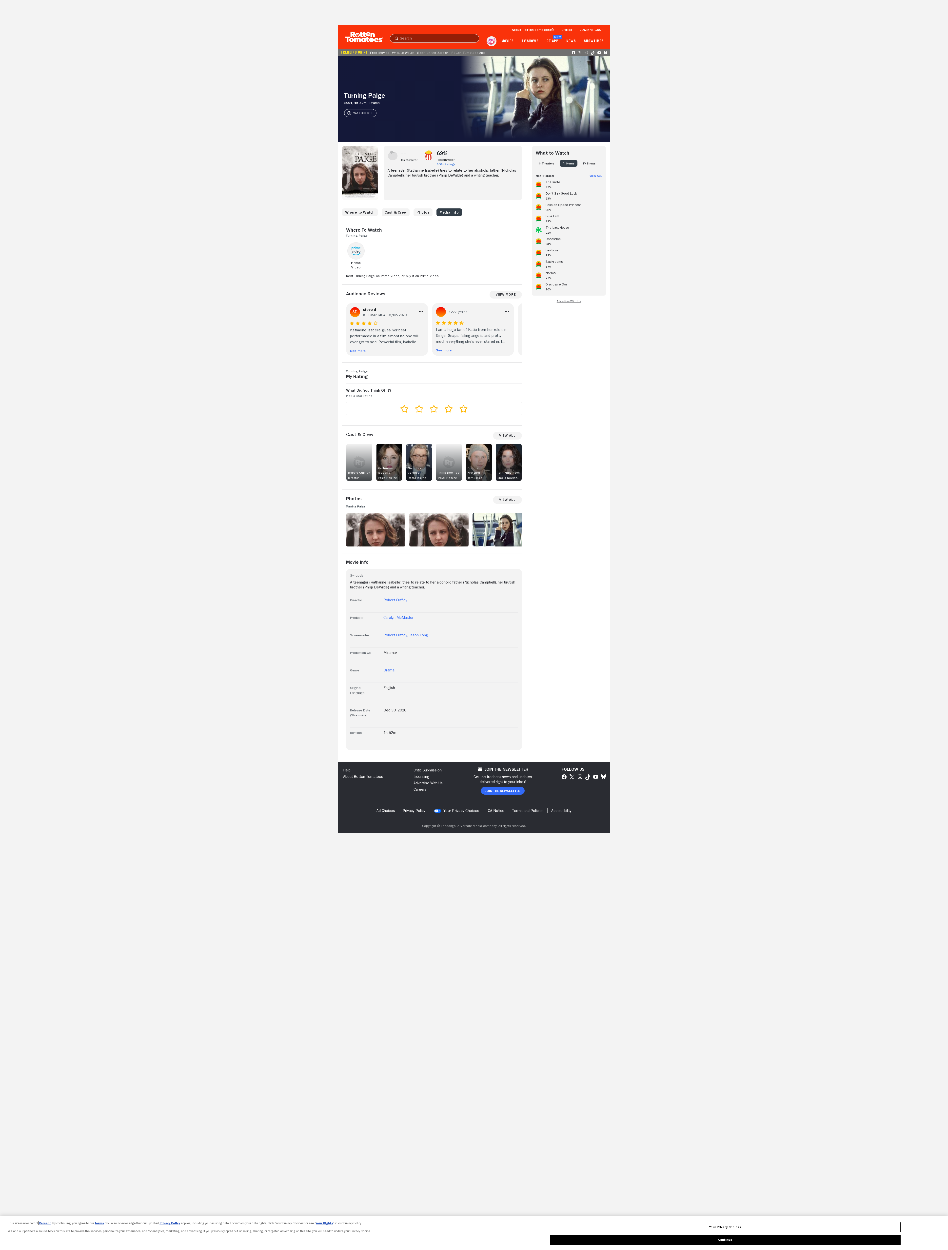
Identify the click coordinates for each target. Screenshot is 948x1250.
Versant (45, 1223)
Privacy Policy (169, 1223)
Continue (725, 1239)
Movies (507, 41)
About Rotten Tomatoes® (533, 29)
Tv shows (530, 41)
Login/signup (591, 29)
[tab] (546, 163)
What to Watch (403, 52)
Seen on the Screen (433, 52)
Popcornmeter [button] (445, 159)
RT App (552, 41)
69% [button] (442, 153)
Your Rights (324, 1223)
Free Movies (379, 52)
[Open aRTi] (491, 41)
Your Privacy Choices (461, 811)
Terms (99, 1223)
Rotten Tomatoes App (468, 52)
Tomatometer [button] (409, 160)
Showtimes (594, 41)
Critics (566, 29)
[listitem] (569, 183)
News (571, 41)
